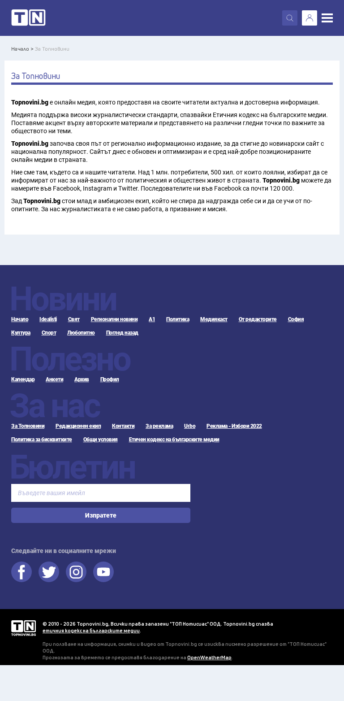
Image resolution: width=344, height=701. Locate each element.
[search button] (289, 18)
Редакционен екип (78, 426)
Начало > (22, 48)
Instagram (76, 572)
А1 (152, 319)
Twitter (49, 572)
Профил (109, 379)
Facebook (21, 572)
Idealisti (48, 319)
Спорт (49, 333)
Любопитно (81, 333)
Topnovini (23, 628)
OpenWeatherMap (209, 657)
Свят (74, 319)
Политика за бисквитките (41, 439)
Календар (22, 379)
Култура (20, 333)
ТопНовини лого (28, 18)
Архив (81, 379)
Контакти (123, 426)
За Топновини (27, 426)
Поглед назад (122, 333)
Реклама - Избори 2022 (234, 426)
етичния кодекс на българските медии (91, 630)
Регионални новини (114, 319)
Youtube (103, 572)
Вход (309, 18)
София (296, 319)
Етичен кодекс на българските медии (174, 439)
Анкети (54, 379)
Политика (177, 319)
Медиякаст (214, 319)
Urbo (189, 426)
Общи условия (100, 439)
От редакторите (258, 319)
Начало (19, 319)
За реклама (159, 426)
